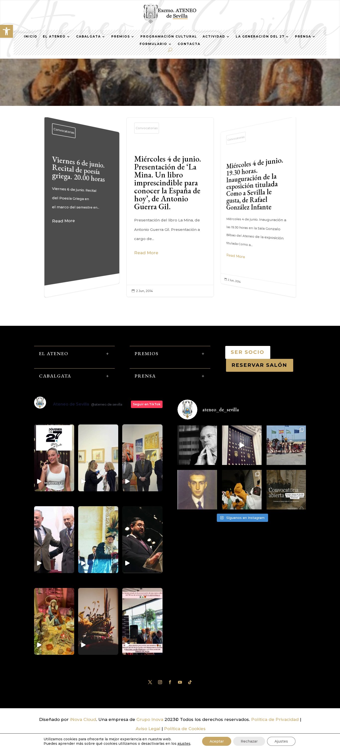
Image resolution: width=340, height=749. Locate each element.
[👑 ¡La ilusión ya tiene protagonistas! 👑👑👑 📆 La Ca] (242, 489)
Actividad (214, 36)
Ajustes (281, 741)
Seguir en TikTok (147, 404)
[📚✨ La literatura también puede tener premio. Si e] (242, 445)
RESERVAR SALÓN (259, 365)
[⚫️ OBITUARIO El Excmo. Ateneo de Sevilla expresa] (197, 445)
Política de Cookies (185, 728)
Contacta (189, 44)
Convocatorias (64, 130)
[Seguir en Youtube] (180, 682)
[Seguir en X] (150, 682)
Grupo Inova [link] (150, 719)
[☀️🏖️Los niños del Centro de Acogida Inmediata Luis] (286, 445)
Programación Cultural (168, 36)
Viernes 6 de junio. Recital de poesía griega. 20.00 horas (81, 191)
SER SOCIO (248, 352)
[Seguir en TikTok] (190, 682)
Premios (120, 36)
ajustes (183, 743)
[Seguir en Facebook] (170, 682)
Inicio (30, 36)
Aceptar (217, 741)
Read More (63, 220)
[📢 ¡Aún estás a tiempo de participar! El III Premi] (286, 489)
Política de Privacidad (275, 719)
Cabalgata (88, 36)
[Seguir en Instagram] (160, 682)
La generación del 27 (260, 36)
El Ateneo (54, 36)
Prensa (303, 36)
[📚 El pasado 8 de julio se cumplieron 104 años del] (197, 489)
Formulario (153, 44)
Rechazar (249, 741)
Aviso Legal (148, 728)
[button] (6, 31)
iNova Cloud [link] (83, 719)
